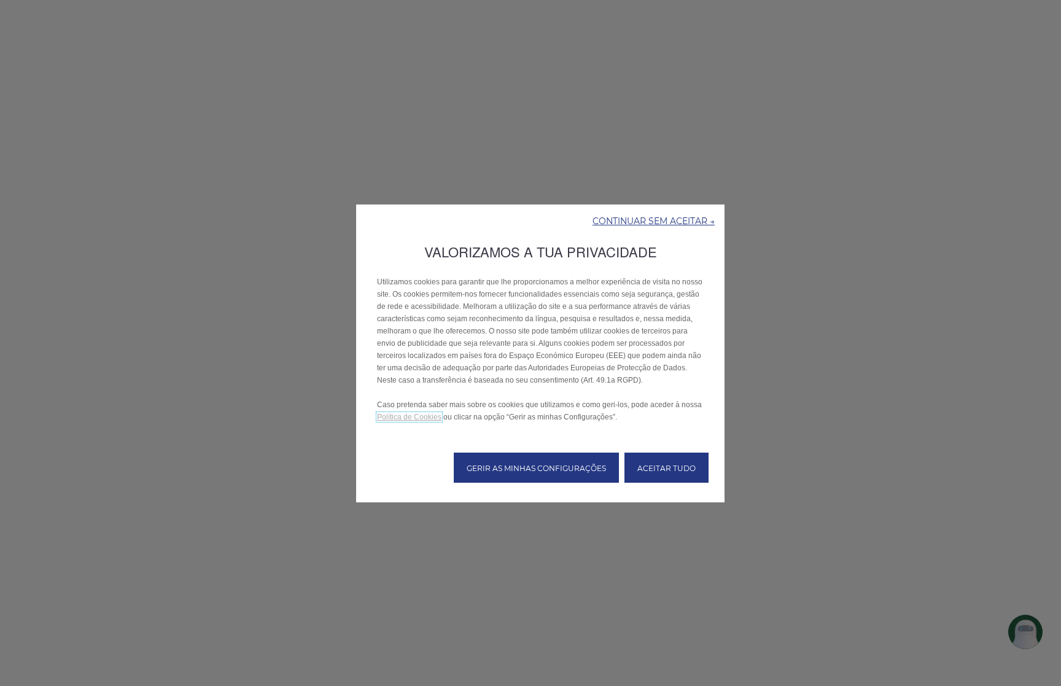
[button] (654, 220)
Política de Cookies (409, 417)
